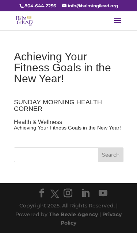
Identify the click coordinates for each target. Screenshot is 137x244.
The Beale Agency (73, 214)
